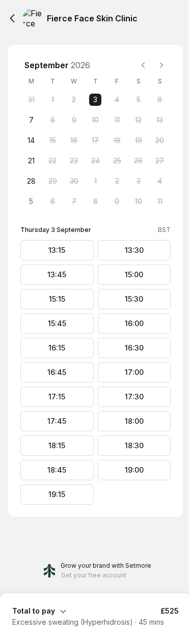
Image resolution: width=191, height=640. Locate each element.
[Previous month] (143, 65)
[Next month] (161, 65)
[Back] (12, 18)
